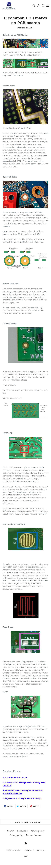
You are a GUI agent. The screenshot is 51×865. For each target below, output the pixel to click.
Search (10, 831)
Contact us (22, 831)
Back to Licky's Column (27, 822)
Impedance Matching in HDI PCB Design (22, 798)
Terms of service (33, 835)
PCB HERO (17, 850)
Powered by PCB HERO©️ (35, 850)
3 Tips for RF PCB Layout (15, 777)
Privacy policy (16, 835)
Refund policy (37, 831)
